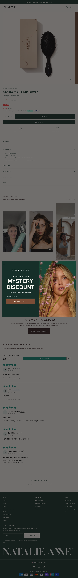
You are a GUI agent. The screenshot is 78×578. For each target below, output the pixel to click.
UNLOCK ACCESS (20, 301)
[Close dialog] (4, 263)
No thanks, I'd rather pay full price (20, 306)
